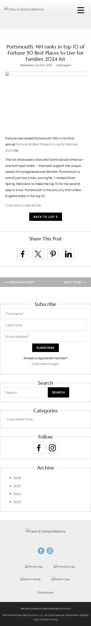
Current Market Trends (20, 419)
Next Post (73, 282)
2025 (17, 486)
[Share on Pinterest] (53, 254)
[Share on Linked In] (68, 254)
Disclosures (45, 592)
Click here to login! (45, 364)
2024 (17, 493)
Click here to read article (23, 205)
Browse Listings (49, 619)
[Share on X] (38, 254)
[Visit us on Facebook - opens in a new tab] (38, 448)
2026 (17, 478)
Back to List (44, 217)
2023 (17, 502)
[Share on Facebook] (22, 254)
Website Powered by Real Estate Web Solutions (45, 608)
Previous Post (21, 282)
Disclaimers (71, 615)
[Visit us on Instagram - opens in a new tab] (52, 448)
